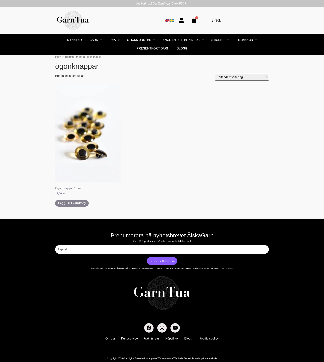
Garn (93, 39)
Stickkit (218, 39)
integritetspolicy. (227, 268)
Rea (113, 39)
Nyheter (74, 39)
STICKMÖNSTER (139, 39)
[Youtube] (175, 328)
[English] (167, 20)
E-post (59, 243)
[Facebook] (149, 328)
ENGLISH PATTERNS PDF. (181, 39)
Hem (58, 56)
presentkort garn (153, 48)
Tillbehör (244, 39)
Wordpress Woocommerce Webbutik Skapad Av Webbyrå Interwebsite (181, 358)
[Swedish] (172, 20)
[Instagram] (162, 328)
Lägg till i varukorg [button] (72, 203)
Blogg (182, 48)
